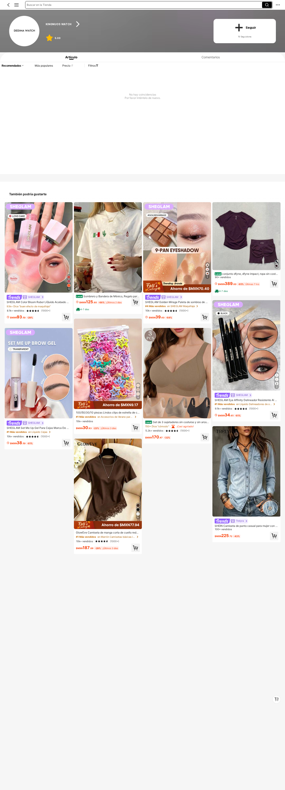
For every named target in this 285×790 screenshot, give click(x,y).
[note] (83, 309)
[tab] (70, 57)
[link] (24, 31)
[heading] (125, 24)
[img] (108, 405)
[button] (8, 5)
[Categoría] (16, 5)
